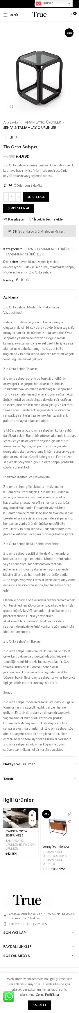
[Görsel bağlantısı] (27, 900)
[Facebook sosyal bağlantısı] (34, 4)
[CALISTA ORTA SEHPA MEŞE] (20, 818)
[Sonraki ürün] (16, 137)
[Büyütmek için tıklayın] (11, 107)
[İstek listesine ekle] (32, 822)
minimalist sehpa (62, 267)
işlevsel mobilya (36, 267)
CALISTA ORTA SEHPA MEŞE (16, 833)
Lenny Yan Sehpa (56, 847)
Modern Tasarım (15, 272)
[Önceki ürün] (6, 137)
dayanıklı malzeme (32, 262)
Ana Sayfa (10, 122)
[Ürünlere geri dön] (11, 137)
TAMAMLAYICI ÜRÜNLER (42, 122)
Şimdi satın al (19, 208)
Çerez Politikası (47, 995)
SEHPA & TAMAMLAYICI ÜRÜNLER (29, 127)
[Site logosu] (39, 14)
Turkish (47, 3)
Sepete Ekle (36, 197)
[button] (32, 814)
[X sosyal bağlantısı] (22, 280)
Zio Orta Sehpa (40, 272)
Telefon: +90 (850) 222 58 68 (28, 924)
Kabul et (40, 1005)
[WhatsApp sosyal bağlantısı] (27, 280)
